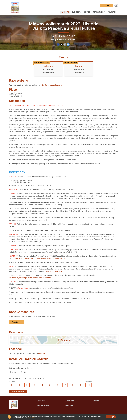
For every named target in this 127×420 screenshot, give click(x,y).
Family (78, 66)
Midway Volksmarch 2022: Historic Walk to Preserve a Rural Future (63, 26)
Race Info (65, 12)
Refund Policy (99, 12)
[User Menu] (116, 5)
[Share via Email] (64, 44)
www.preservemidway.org (56, 258)
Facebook (41, 353)
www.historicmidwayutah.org (25, 258)
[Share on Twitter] (61, 44)
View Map (65, 340)
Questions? (16, 322)
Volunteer (112, 12)
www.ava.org (41, 258)
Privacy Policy (31, 417)
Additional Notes (17, 392)
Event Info (76, 12)
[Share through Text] (68, 44)
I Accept (111, 417)
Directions (72, 40)
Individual (48, 66)
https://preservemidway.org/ (51, 85)
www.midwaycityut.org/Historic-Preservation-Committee (30, 278)
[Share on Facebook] (58, 44)
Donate (106, 5)
